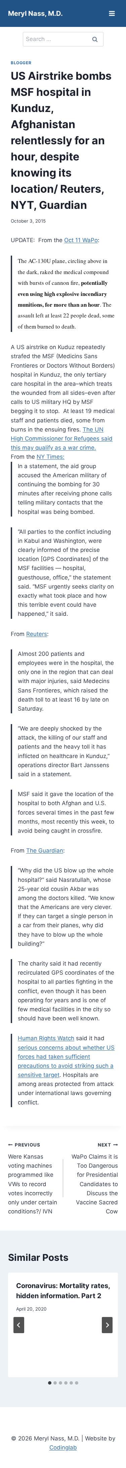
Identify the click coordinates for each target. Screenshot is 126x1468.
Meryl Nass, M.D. (35, 13)
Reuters (36, 634)
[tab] (49, 1383)
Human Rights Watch (46, 1038)
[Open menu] (112, 13)
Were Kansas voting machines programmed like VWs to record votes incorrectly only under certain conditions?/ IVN (32, 1178)
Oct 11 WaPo (81, 240)
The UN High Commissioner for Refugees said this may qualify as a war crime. (62, 438)
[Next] (107, 1325)
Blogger (21, 62)
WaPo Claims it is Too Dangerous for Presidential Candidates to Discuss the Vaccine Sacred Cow (95, 1178)
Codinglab (63, 1447)
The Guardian (44, 850)
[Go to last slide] (18, 1325)
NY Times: (51, 456)
